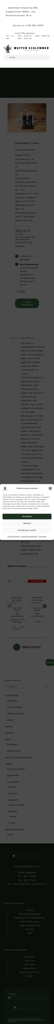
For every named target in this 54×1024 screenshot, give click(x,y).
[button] (50, 488)
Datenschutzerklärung (29, 536)
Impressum (42, 536)
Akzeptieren (27, 516)
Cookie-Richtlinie (13, 536)
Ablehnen (27, 523)
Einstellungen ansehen (27, 530)
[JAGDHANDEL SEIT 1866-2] (27, 45)
